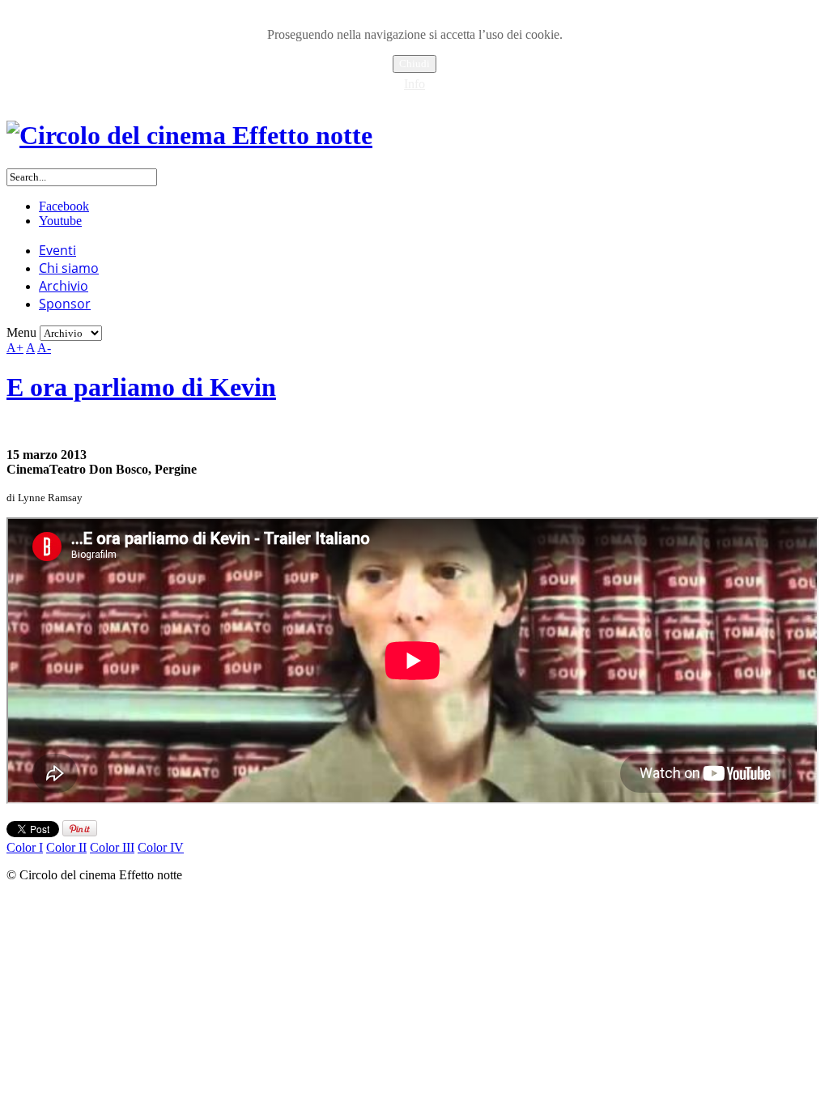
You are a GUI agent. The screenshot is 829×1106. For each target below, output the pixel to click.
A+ (14, 348)
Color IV (161, 847)
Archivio (63, 286)
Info (414, 84)
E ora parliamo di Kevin (141, 387)
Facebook (64, 206)
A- (44, 348)
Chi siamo (69, 268)
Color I (24, 847)
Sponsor (65, 304)
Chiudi (414, 63)
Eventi (57, 250)
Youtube (60, 221)
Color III (112, 847)
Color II (66, 847)
